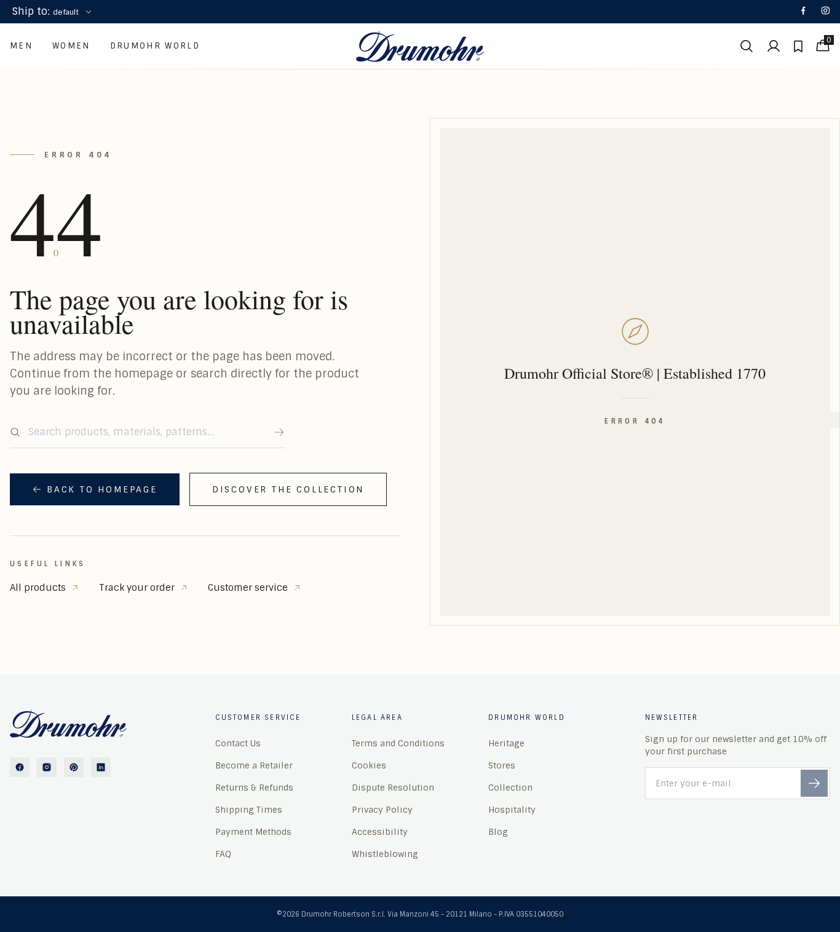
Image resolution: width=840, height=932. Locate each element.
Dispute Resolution (393, 787)
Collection (510, 787)
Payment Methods (253, 831)
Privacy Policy (382, 809)
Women (71, 46)
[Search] (279, 432)
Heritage (506, 743)
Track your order (137, 588)
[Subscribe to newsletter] (814, 783)
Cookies (369, 765)
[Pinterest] (74, 767)
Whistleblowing (385, 853)
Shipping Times (248, 809)
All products (38, 588)
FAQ (223, 853)
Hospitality (512, 809)
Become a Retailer (254, 765)
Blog (498, 831)
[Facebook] (803, 12)
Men (21, 46)
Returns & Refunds (254, 787)
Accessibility (380, 831)
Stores (501, 765)
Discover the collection (288, 489)
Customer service (248, 588)
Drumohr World (155, 46)
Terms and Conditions (398, 743)
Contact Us (238, 743)
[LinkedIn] (101, 767)
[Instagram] (825, 12)
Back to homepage (102, 489)
